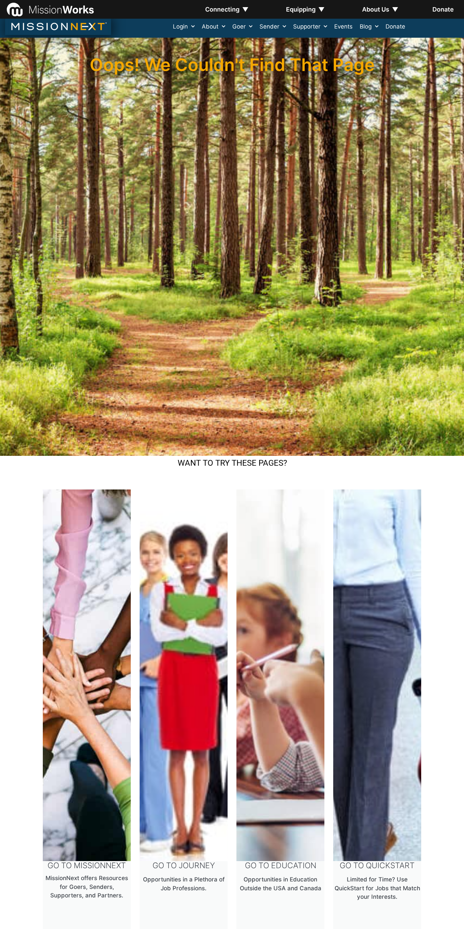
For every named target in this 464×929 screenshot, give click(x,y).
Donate (443, 9)
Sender (269, 26)
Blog (366, 26)
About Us (380, 9)
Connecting (227, 9)
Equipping (305, 9)
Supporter (306, 26)
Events (343, 26)
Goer (239, 26)
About (210, 26)
